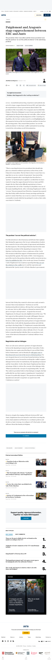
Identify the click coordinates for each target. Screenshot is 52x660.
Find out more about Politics (14, 455)
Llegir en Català (20, 45)
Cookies (34, 646)
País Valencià (16, 11)
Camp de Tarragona (37, 11)
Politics (8, 19)
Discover (10, 576)
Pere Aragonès (9, 447)
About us (12, 637)
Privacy (24, 646)
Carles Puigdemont (19, 447)
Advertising (38, 637)
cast (47, 11)
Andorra (21, 11)
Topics (29, 637)
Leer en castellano (29, 45)
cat (45, 11)
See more (42, 576)
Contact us (48, 637)
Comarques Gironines (27, 11)
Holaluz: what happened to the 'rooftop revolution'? (23, 95)
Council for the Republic (30, 447)
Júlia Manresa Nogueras (12, 80)
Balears (11, 11)
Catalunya (7, 11)
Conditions (29, 646)
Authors (21, 637)
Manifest (3, 637)
